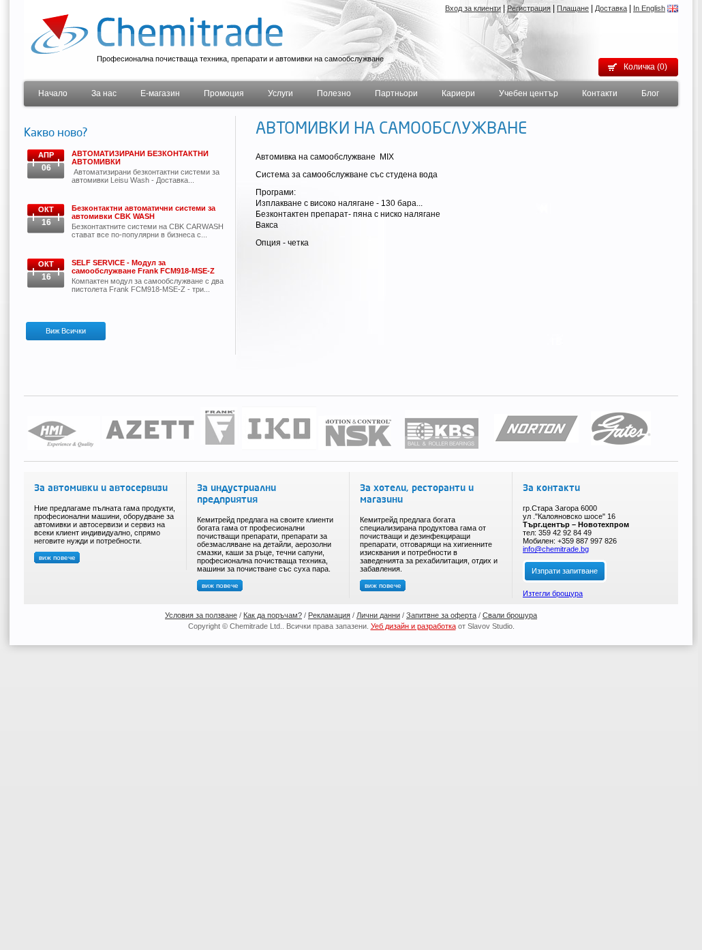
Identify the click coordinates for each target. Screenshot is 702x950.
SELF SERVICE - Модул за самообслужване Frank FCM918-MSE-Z (143, 266)
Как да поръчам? (272, 615)
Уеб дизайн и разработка (413, 626)
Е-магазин (160, 93)
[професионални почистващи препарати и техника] (157, 33)
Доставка (611, 8)
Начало (52, 93)
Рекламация (329, 615)
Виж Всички (66, 331)
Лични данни (378, 615)
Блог (650, 93)
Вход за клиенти (473, 8)
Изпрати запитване (565, 571)
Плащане (573, 8)
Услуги (280, 93)
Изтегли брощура (553, 593)
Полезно (334, 93)
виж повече (57, 557)
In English (649, 8)
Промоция (224, 93)
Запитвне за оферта (441, 615)
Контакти (599, 93)
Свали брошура (510, 615)
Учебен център (528, 93)
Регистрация (529, 8)
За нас (104, 93)
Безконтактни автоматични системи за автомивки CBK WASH (143, 212)
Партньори (396, 93)
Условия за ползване (201, 615)
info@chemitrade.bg (556, 549)
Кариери (458, 93)
